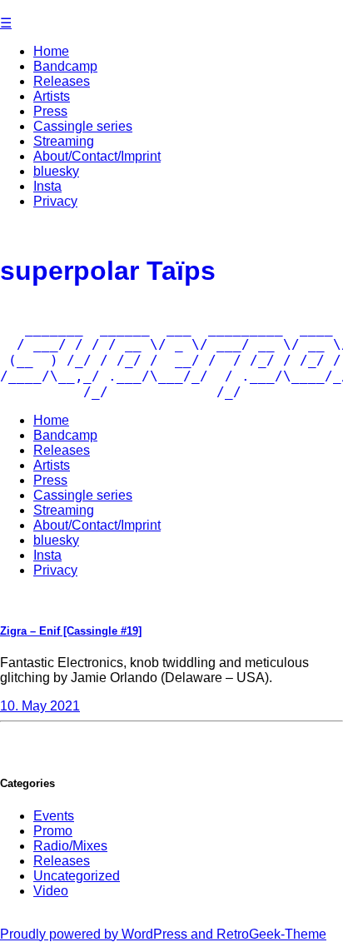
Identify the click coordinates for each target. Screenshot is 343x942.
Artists (51, 96)
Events (53, 816)
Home (51, 51)
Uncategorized (76, 876)
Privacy (55, 201)
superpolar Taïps (108, 271)
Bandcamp (65, 66)
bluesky (56, 171)
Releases (61, 81)
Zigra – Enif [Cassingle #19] (71, 631)
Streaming (63, 141)
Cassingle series (82, 126)
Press (50, 111)
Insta (47, 186)
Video (50, 891)
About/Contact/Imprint (97, 156)
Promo (52, 831)
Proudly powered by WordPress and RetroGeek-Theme (163, 934)
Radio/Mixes (70, 846)
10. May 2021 (40, 706)
